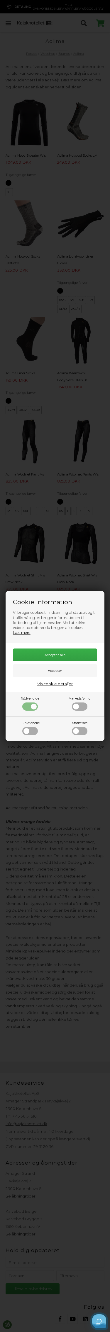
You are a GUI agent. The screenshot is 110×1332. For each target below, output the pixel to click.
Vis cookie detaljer (55, 683)
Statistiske (79, 723)
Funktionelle (30, 723)
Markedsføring (80, 698)
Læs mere (22, 632)
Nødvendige (30, 698)
